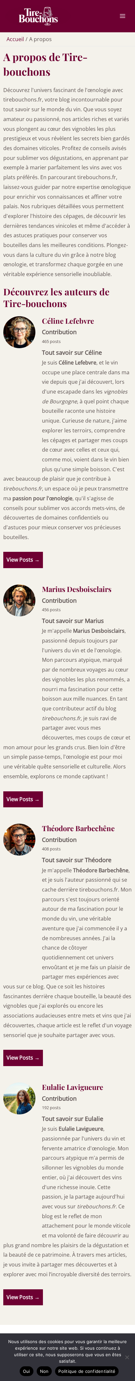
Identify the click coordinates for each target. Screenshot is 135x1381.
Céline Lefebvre (68, 321)
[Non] (127, 1357)
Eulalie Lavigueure (72, 1087)
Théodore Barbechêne (78, 828)
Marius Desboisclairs (76, 589)
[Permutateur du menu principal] (122, 16)
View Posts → (23, 559)
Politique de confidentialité (86, 1371)
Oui (26, 1371)
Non (44, 1371)
